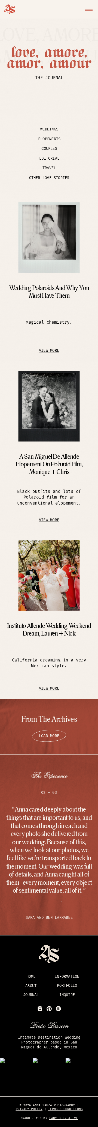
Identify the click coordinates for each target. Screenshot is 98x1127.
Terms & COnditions (65, 1109)
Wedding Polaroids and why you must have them (49, 292)
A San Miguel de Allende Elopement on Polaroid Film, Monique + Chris (49, 464)
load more (49, 736)
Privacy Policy (29, 1109)
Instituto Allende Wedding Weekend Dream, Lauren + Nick (49, 630)
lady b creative (63, 1118)
